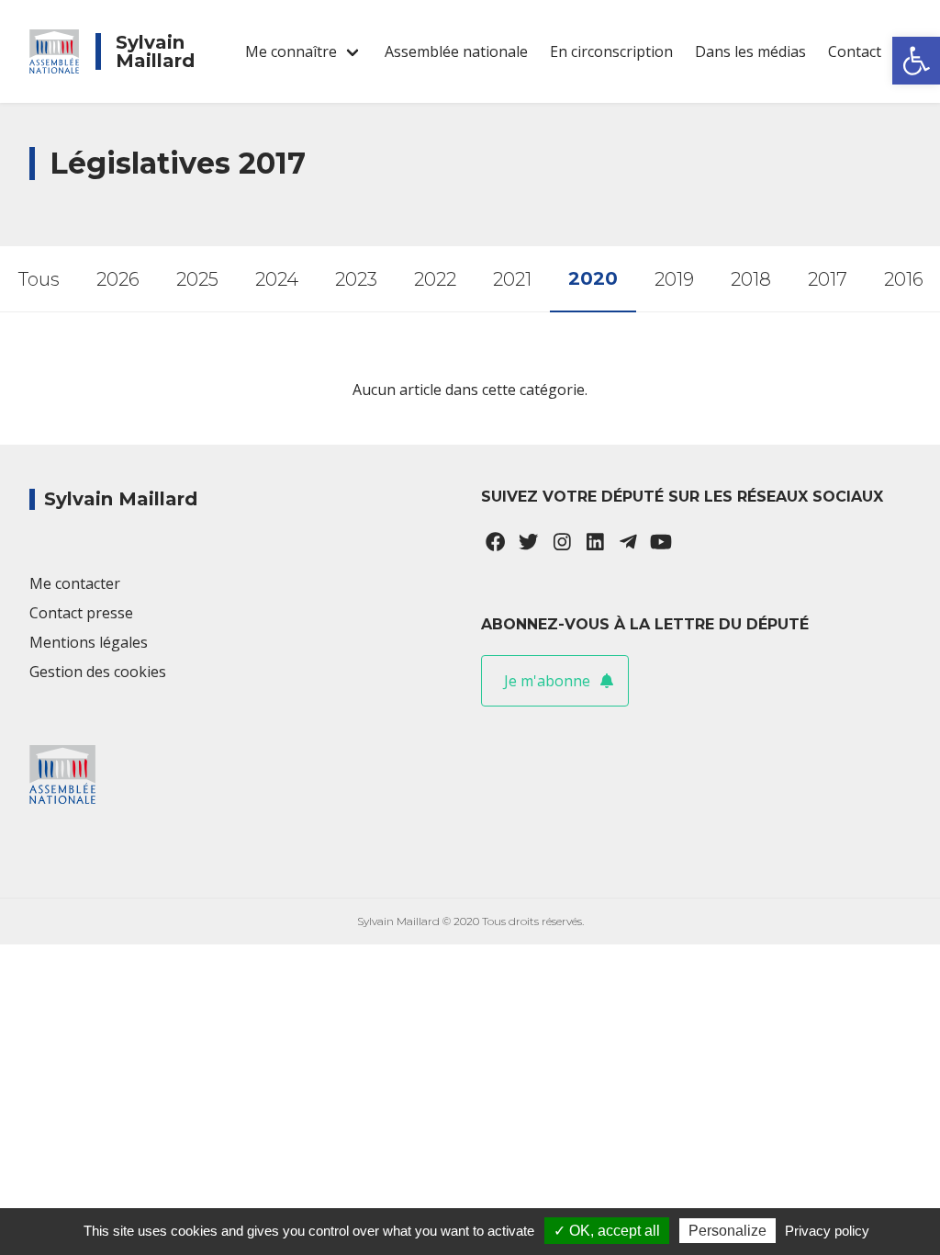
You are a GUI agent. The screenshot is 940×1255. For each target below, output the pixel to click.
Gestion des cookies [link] (97, 671)
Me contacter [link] (74, 583)
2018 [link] (751, 279)
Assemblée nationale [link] (456, 51)
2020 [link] (593, 278)
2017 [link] (827, 279)
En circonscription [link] (611, 51)
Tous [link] (39, 279)
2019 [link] (674, 279)
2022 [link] (435, 279)
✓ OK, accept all (607, 1230)
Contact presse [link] (81, 613)
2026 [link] (118, 279)
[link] (916, 61)
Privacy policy (827, 1230)
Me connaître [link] (291, 51)
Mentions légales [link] (88, 642)
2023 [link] (356, 279)
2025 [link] (197, 279)
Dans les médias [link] (750, 51)
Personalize (727, 1230)
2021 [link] (512, 279)
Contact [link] (854, 51)
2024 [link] (276, 279)
